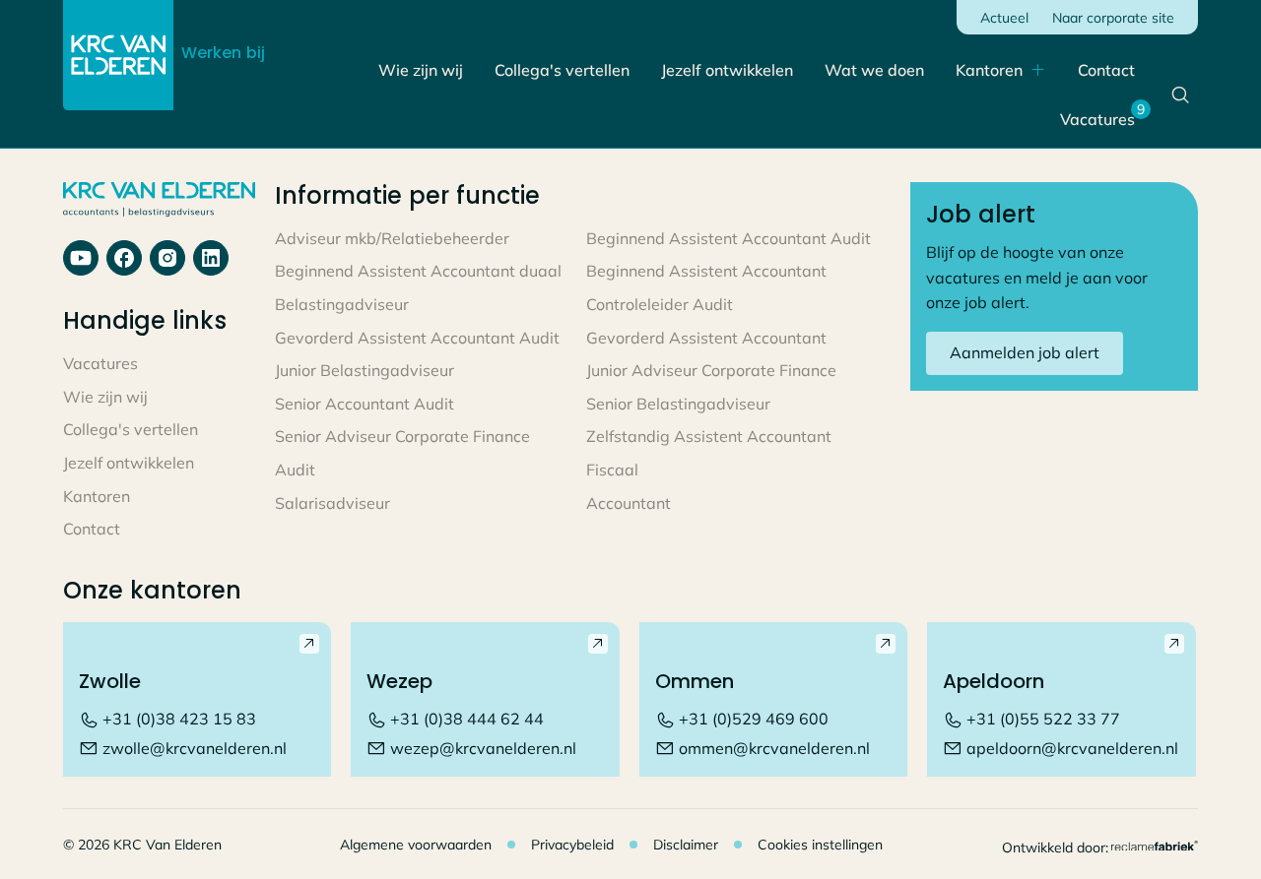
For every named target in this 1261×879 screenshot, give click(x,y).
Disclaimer (685, 844)
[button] (1001, 71)
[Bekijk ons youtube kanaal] (81, 258)
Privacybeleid (572, 844)
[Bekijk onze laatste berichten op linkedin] (211, 258)
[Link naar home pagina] (159, 201)
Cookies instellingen (820, 844)
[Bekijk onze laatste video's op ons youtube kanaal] (167, 258)
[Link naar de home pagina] (118, 55)
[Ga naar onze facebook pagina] (124, 258)
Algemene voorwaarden (416, 844)
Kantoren (989, 70)
